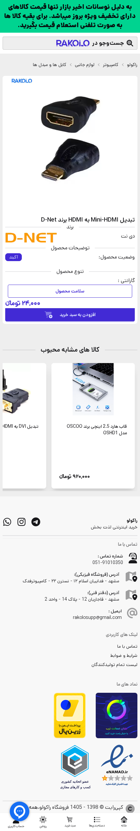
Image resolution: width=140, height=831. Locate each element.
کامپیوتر (111, 64)
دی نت (128, 236)
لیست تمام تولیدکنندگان (114, 664)
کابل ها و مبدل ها (49, 64)
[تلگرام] (35, 521)
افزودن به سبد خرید (78, 314)
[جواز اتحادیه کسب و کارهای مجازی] (75, 766)
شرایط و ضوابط (123, 655)
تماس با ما (127, 646)
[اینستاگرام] (21, 521)
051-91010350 (107, 562)
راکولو (132, 64)
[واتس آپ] (7, 521)
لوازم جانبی (84, 64)
